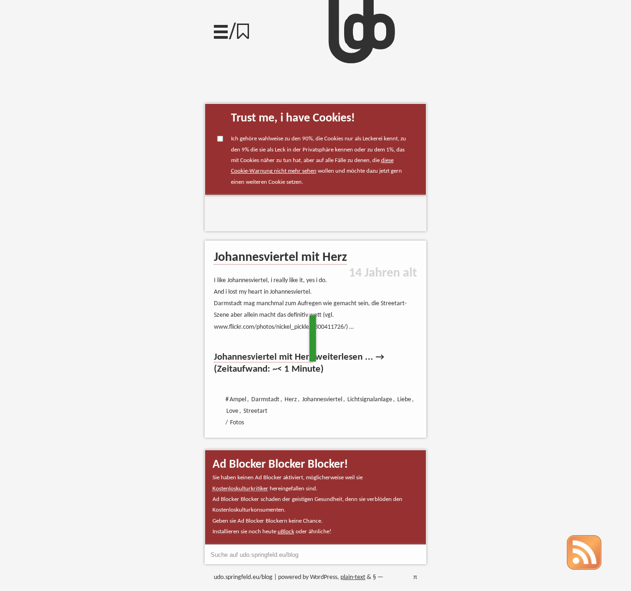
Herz (291, 399)
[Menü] (221, 29)
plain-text (352, 577)
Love (232, 411)
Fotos (237, 422)
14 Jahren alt (383, 273)
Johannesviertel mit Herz (280, 257)
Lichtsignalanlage (369, 399)
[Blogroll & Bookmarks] (246, 28)
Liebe (228, 208)
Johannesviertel (322, 399)
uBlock (286, 532)
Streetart (255, 411)
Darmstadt (265, 399)
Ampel (238, 399)
